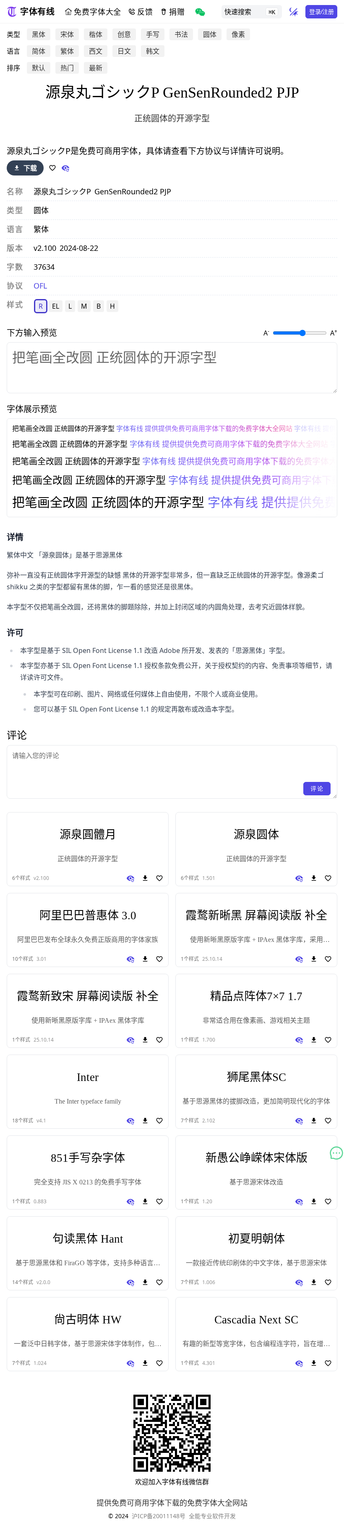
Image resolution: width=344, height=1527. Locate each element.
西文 (95, 51)
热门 (67, 67)
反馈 (145, 12)
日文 (124, 51)
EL (55, 306)
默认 (38, 67)
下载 (30, 168)
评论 (316, 788)
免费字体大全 (97, 12)
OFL (40, 286)
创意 (124, 34)
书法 (181, 34)
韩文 (152, 51)
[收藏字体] (52, 168)
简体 (38, 51)
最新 (95, 67)
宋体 (67, 34)
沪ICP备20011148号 (158, 1516)
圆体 (209, 34)
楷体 (95, 34)
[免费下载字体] (145, 878)
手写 (152, 34)
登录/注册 (321, 11)
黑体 (38, 34)
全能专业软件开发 (212, 1516)
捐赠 (177, 12)
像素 (238, 34)
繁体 (67, 51)
